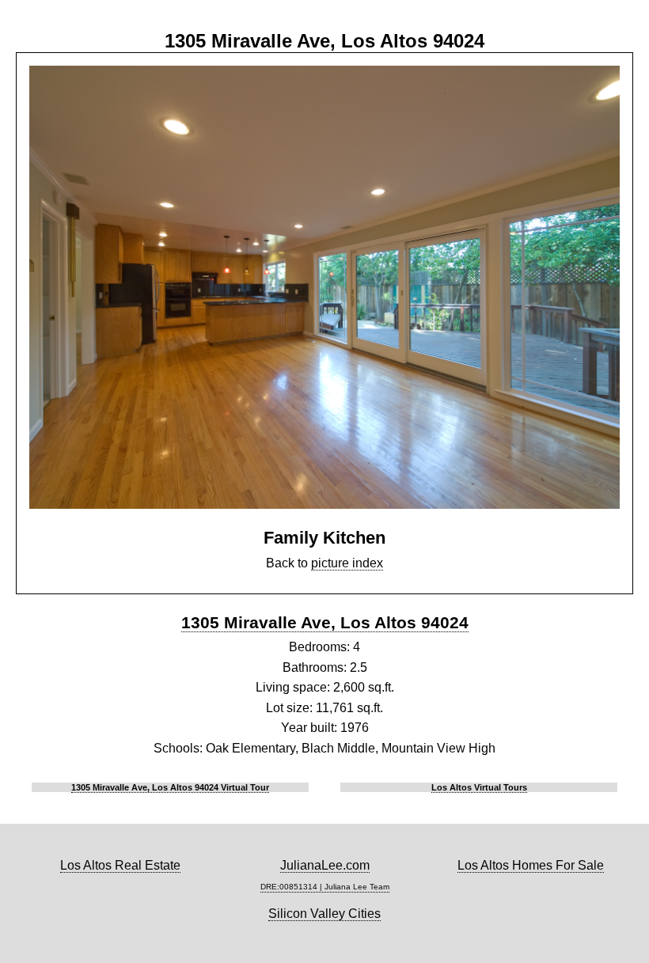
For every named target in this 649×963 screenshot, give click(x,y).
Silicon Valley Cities (324, 913)
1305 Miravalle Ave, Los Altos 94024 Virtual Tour (170, 787)
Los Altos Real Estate (120, 865)
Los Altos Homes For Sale (530, 865)
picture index (347, 563)
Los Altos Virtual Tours (479, 787)
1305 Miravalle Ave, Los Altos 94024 (325, 622)
